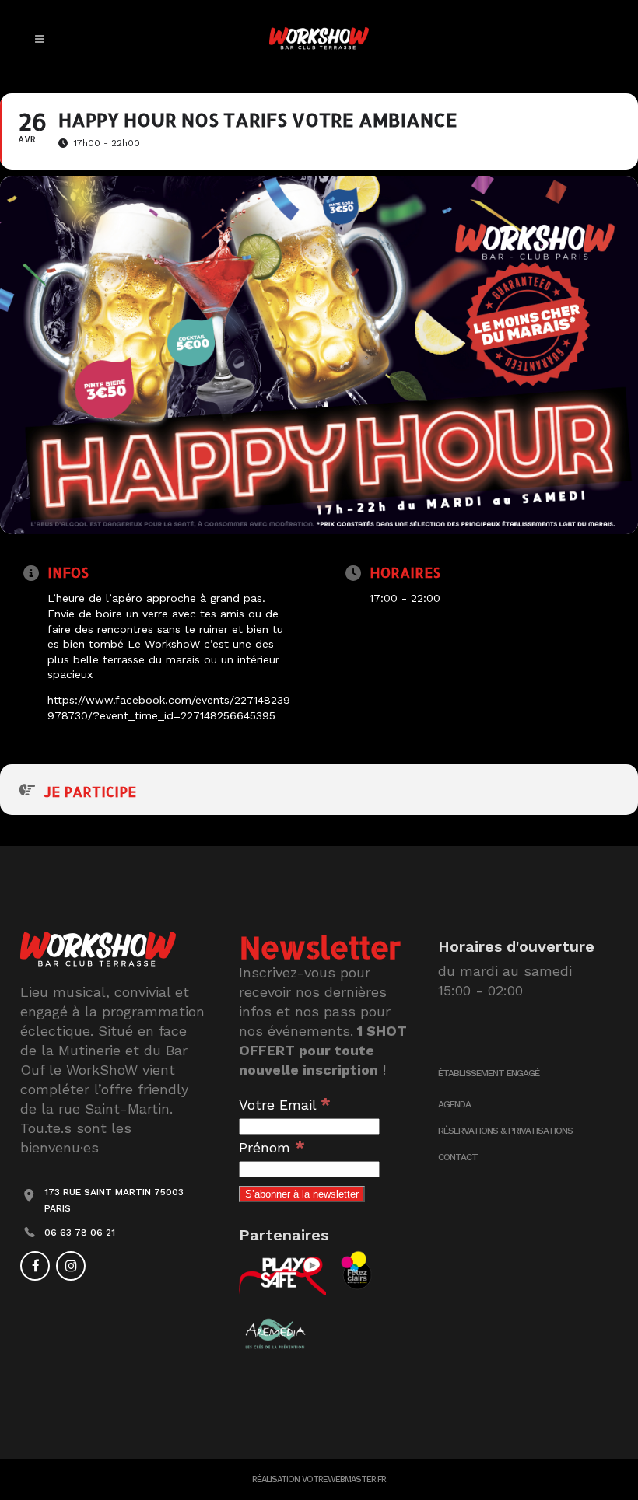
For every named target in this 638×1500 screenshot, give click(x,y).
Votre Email (285, 1104)
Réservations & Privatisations (505, 1130)
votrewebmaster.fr (344, 1479)
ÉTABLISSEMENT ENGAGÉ (488, 1073)
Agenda (454, 1104)
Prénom (272, 1147)
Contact (458, 1157)
